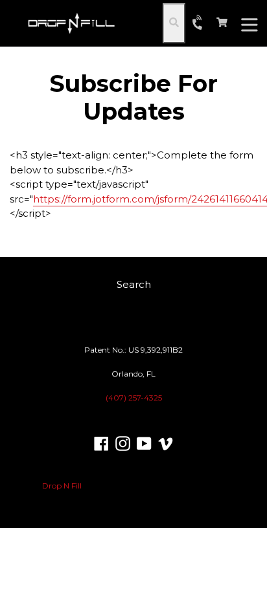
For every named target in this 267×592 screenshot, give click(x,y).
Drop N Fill (62, 485)
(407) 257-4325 (134, 397)
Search (134, 284)
